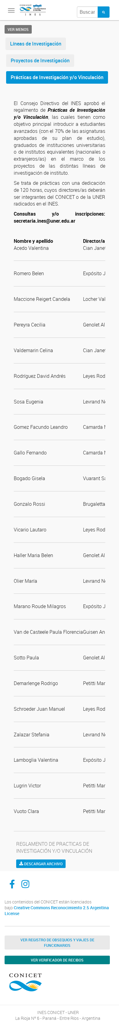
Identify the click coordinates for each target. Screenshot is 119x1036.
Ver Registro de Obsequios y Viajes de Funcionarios (57, 942)
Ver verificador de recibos (57, 960)
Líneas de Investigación (35, 43)
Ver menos (18, 29)
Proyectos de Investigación (40, 60)
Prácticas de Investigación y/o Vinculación (57, 77)
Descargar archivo (43, 863)
